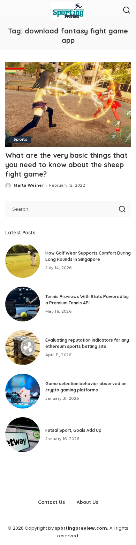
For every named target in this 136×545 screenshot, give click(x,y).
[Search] (126, 10)
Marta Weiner (29, 185)
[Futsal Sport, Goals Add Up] (22, 434)
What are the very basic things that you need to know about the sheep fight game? (66, 164)
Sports (20, 139)
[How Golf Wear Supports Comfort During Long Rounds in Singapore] (22, 260)
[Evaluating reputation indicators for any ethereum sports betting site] (22, 347)
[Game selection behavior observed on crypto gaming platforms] (22, 391)
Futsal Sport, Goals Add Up (73, 430)
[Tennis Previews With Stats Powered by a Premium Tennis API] (22, 304)
